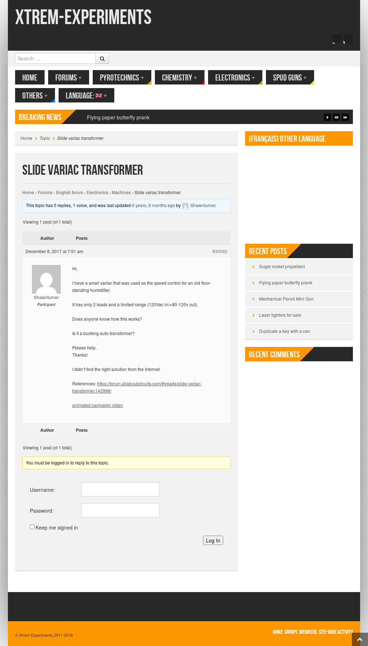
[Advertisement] (299, 192)
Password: (42, 510)
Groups (291, 632)
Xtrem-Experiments (83, 17)
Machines (121, 192)
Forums (68, 78)
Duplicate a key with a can (284, 331)
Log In (213, 540)
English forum (69, 192)
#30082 (219, 251)
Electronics (235, 78)
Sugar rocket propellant (282, 266)
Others (35, 96)
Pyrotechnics (122, 78)
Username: (42, 489)
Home (29, 78)
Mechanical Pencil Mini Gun (286, 298)
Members (308, 632)
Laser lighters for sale (280, 315)
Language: (86, 96)
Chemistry (179, 78)
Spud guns (290, 78)
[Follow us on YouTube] (348, 38)
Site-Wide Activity (336, 632)
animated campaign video (97, 405)
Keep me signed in (57, 527)
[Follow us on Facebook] (337, 38)
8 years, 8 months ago (153, 205)
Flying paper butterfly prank (285, 282)
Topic (45, 138)
